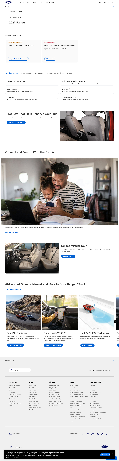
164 (82, 227)
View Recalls (50, 59)
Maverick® (106, 370)
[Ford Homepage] (104, 446)
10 (104, 338)
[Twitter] (88, 434)
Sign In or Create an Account (18, 59)
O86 (8, 340)
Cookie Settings (105, 454)
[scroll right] (115, 321)
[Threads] (102, 434)
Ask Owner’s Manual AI (14, 289)
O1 (51, 117)
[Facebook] (83, 434)
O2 (64, 340)
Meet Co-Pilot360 (87, 345)
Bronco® (99, 370)
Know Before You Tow (15, 345)
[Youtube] (92, 434)
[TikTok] (107, 434)
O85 (72, 251)
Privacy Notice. (16, 457)
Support (11, 11)
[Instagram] (98, 434)
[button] (38, 382)
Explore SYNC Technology (53, 345)
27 (62, 340)
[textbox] (20, 370)
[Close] (112, 454)
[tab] (13, 73)
